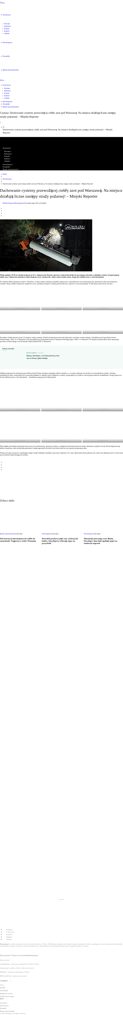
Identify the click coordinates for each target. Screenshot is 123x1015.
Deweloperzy (8, 164)
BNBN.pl (3, 972)
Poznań (7, 156)
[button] (61, 130)
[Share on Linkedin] (3, 213)
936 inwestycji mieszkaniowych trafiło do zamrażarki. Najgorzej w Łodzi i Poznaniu (18, 539)
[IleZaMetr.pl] (12, 3)
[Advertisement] (61, 486)
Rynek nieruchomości (11, 169)
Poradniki (6, 167)
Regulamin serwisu (6, 993)
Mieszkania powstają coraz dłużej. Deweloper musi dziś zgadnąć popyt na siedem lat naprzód (100, 540)
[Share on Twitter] (3, 211)
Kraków (7, 159)
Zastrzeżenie (4, 990)
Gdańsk (7, 161)
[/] (0, 143)
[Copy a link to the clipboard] (3, 216)
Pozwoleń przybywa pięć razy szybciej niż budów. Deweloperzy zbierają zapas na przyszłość (60, 540)
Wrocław (7, 151)
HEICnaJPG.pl (6, 976)
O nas (2, 985)
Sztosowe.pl (4, 968)
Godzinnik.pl (5, 964)
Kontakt (2, 988)
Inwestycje (7, 148)
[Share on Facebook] (3, 208)
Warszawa (8, 154)
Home (5, 174)
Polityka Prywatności (7, 996)
